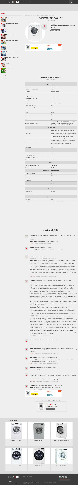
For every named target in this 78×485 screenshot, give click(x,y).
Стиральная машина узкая (50, 49)
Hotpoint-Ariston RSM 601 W (61, 440)
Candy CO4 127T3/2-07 (16, 440)
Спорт (7, 63)
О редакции (39, 1)
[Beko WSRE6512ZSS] (39, 430)
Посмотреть (34, 48)
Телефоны (8, 46)
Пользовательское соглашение (28, 482)
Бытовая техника (10, 17)
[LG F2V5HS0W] (39, 456)
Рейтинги (24, 1)
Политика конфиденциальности (39, 482)
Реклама (10, 481)
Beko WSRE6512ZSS (39, 440)
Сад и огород (9, 68)
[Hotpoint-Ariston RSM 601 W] (62, 430)
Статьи (29, 1)
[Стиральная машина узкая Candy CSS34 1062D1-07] (28, 47)
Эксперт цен (13, 2)
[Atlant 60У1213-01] (16, 456)
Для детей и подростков (12, 40)
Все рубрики (4, 78)
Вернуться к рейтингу (55, 30)
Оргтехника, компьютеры (12, 57)
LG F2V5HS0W (39, 466)
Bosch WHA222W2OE (61, 466)
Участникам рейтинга (12, 483)
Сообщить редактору (64, 479)
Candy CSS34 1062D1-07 (36, 45)
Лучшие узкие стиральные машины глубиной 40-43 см (63, 26)
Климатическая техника (12, 51)
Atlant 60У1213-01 (16, 466)
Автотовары (9, 29)
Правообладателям (26, 483)
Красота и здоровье (11, 34)
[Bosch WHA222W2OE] (62, 456)
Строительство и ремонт (12, 23)
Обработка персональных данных (50, 482)
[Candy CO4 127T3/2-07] (16, 430)
